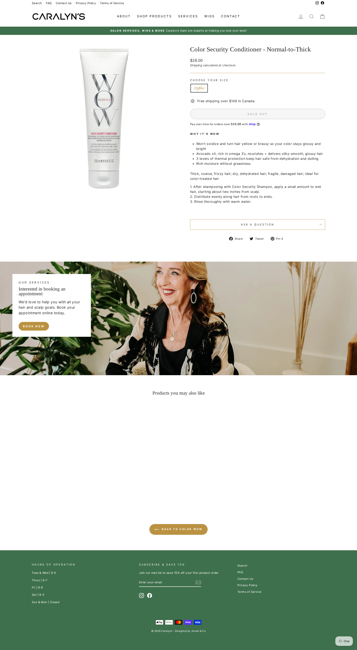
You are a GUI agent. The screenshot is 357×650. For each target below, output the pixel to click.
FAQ (48, 3)
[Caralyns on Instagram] (141, 595)
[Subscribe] (198, 582)
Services (188, 16)
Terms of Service (112, 3)
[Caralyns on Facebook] (149, 595)
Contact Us (64, 3)
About (124, 16)
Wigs (209, 16)
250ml (199, 88)
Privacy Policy (86, 3)
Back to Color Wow (181, 529)
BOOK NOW (34, 326)
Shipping (196, 65)
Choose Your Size (209, 80)
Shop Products (154, 16)
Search (37, 3)
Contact (230, 16)
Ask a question (257, 224)
